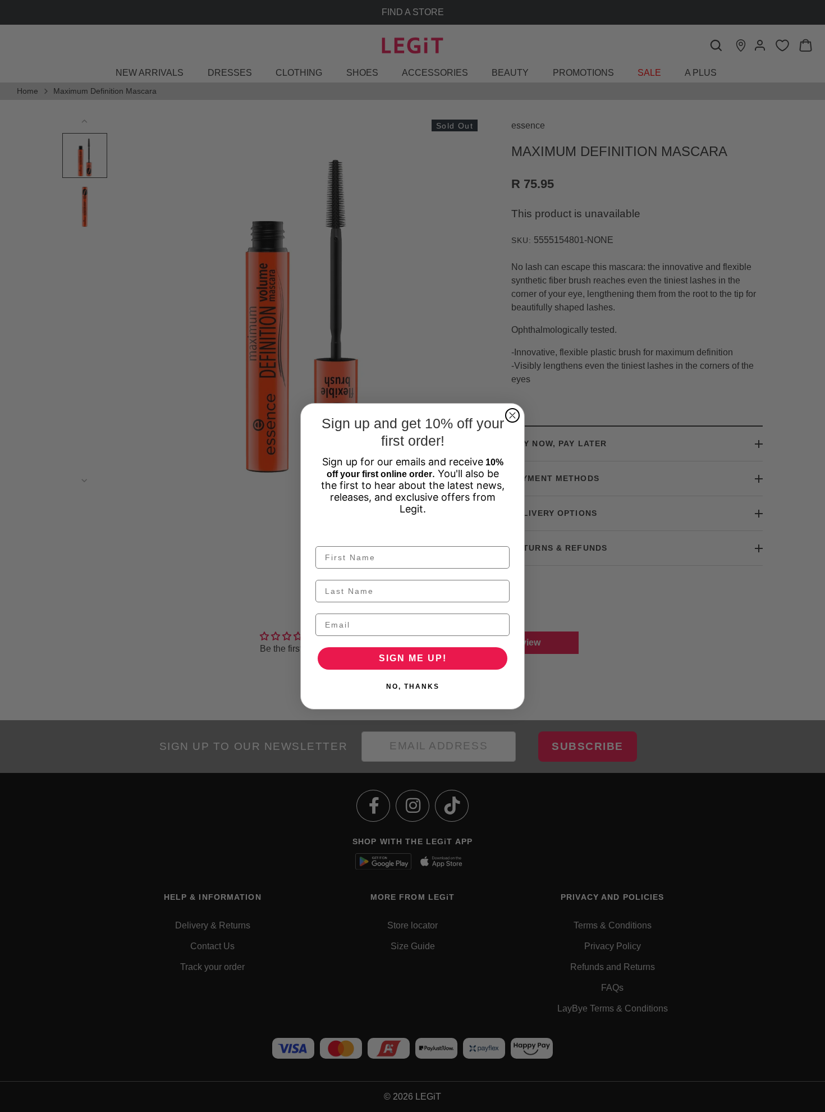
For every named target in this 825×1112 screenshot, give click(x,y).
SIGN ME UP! (413, 658)
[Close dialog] (512, 415)
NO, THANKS (412, 686)
